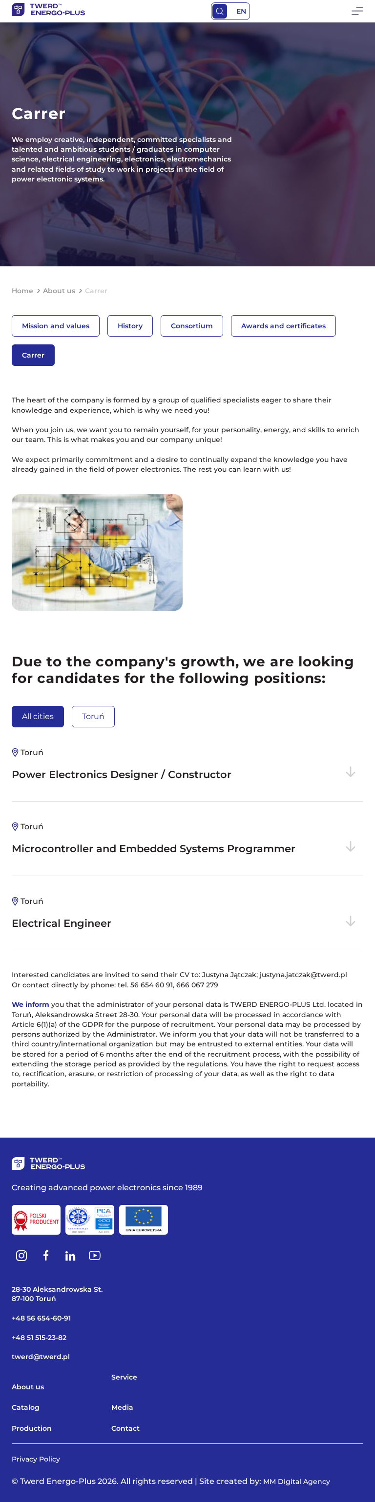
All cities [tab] (38, 716)
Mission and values (55, 325)
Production (32, 1428)
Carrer (33, 355)
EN (241, 11)
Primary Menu (357, 11)
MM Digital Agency (296, 1481)
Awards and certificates (283, 325)
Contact (125, 1428)
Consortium (192, 325)
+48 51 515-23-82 (39, 1337)
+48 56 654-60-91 (41, 1318)
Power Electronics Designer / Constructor (121, 764)
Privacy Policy (36, 1459)
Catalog (26, 1407)
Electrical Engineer (61, 913)
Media (122, 1407)
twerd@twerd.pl (41, 1356)
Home (22, 290)
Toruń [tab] (93, 716)
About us (59, 290)
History (130, 325)
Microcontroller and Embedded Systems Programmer (153, 838)
